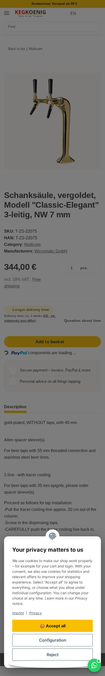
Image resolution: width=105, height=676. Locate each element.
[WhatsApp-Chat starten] (94, 665)
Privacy (35, 613)
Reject (53, 654)
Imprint (18, 613)
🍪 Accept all (52, 625)
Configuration (52, 640)
